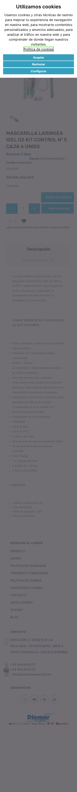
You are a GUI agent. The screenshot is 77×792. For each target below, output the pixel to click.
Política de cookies (38, 49)
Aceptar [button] (38, 57)
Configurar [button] (38, 71)
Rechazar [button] (38, 64)
